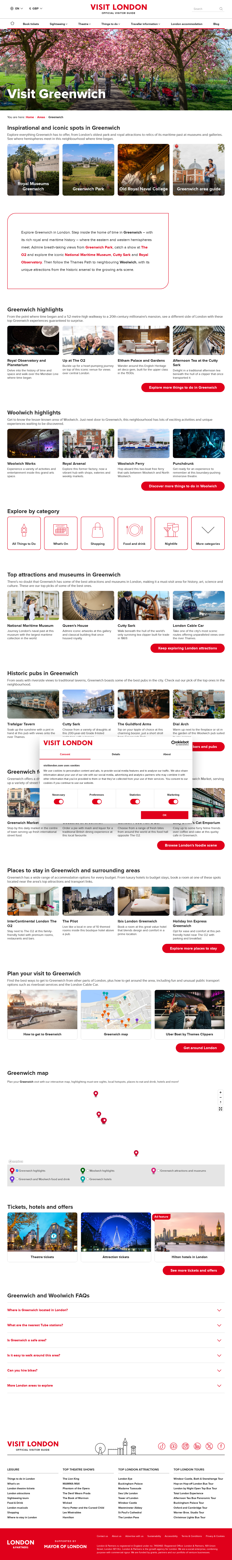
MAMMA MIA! (71, 1484)
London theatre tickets (21, 1488)
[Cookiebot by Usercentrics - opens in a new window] (174, 743)
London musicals (17, 1508)
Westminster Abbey (130, 1508)
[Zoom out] (220, 1097)
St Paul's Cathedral (130, 1512)
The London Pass (128, 1517)
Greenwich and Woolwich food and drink (44, 1179)
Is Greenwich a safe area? (26, 1340)
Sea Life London (128, 1493)
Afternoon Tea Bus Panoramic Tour (195, 1498)
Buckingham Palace (130, 1484)
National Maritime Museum (88, 254)
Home (30, 117)
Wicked (67, 1503)
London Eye (125, 1479)
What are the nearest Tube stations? (35, 1325)
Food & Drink (15, 1503)
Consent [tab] (65, 754)
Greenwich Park (99, 247)
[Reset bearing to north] (220, 1102)
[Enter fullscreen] (220, 1108)
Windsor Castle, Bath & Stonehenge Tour (198, 1479)
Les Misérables (72, 1512)
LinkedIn (197, 1446)
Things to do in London (21, 1479)
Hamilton (68, 1517)
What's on (13, 1484)
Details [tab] (116, 754)
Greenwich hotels (100, 1179)
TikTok (161, 1446)
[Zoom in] (220, 1092)
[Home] (12, 24)
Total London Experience (188, 1493)
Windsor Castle (127, 1503)
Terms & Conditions (192, 1536)
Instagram (185, 1446)
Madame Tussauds (129, 1488)
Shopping (13, 1512)
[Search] (221, 8)
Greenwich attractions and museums (182, 1171)
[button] (96, 1094)
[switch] (97, 801)
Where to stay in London (22, 1517)
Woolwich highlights (101, 1171)
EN (17, 8)
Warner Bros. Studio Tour (189, 1512)
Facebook (221, 1446)
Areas (41, 117)
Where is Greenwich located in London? (37, 1310)
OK (165, 815)
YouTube (173, 1446)
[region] (116, 1126)
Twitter (209, 1446)
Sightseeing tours (18, 1498)
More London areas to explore (30, 1385)
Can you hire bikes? (22, 1370)
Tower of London (128, 1498)
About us (116, 1536)
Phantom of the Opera (76, 1488)
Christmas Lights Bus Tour (190, 1517)
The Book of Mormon (75, 1498)
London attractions (18, 1493)
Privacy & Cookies (215, 1536)
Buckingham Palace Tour (189, 1503)
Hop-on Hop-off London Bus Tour (193, 1484)
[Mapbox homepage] (15, 1162)
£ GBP (34, 8)
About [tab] (167, 754)
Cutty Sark (122, 254)
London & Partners (20, 1544)
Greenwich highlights (31, 1171)
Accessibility (171, 1536)
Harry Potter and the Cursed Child (83, 1508)
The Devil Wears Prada (77, 1493)
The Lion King (71, 1479)
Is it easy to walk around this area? (33, 1355)
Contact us (102, 1536)
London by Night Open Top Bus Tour (195, 1488)
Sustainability (154, 1536)
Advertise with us (134, 1536)
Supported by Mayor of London (65, 1544)
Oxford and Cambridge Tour (190, 1508)
